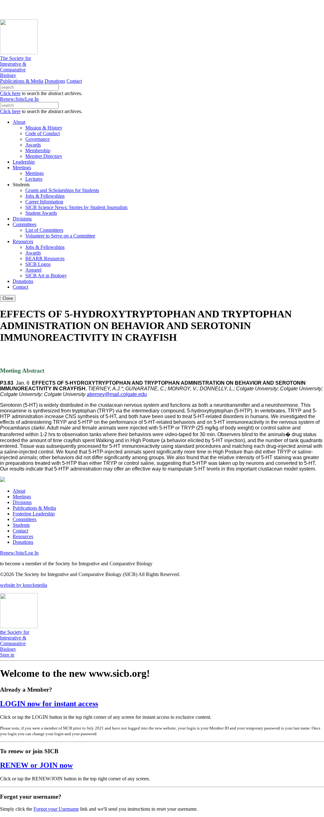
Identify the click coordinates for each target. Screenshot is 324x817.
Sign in (7, 655)
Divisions (22, 502)
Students (21, 525)
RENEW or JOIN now (36, 765)
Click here (10, 93)
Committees (24, 519)
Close (8, 298)
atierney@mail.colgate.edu (117, 394)
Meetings (22, 496)
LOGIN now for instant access (49, 704)
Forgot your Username (56, 809)
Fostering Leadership (34, 513)
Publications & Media (21, 81)
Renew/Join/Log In (19, 99)
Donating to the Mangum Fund (173, 9)
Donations (55, 81)
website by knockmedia (23, 585)
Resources (23, 536)
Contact (74, 81)
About (19, 491)
